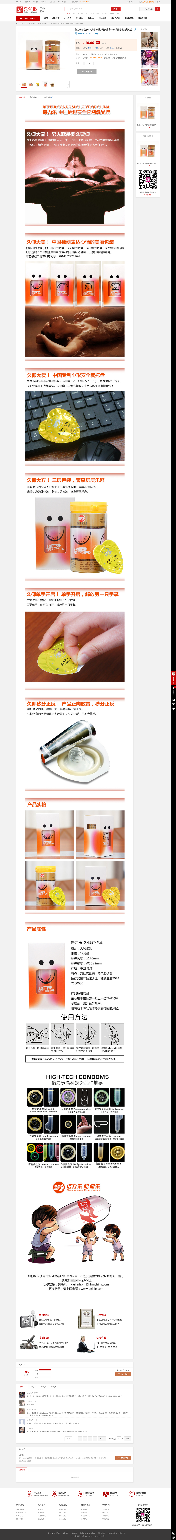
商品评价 (22, 1364)
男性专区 (56, 18)
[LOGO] (30, 9)
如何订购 (19, 1515)
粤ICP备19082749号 (98, 1536)
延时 (73, 13)
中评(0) (43, 1386)
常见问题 (52, 2)
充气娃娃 (80, 13)
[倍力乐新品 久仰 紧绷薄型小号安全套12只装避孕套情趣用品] (148, 112)
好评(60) (33, 1386)
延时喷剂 (79, 18)
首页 (46, 18)
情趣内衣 (91, 18)
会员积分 (19, 1518)
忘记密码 (105, 1515)
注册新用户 (20, 1509)
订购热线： (92, 58)
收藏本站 (27, 2)
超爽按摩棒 (129, 18)
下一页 (102, 1439)
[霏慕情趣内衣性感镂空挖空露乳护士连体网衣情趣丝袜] (149, 40)
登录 (158, 2)
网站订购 (62, 1509)
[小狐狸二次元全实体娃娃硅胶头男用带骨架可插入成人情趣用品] (149, 77)
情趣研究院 (142, 18)
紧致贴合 (32, 23)
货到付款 (35, 2)
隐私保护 (44, 2)
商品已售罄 (86, 72)
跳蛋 (117, 13)
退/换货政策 (85, 1515)
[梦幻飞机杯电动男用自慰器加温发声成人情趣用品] (149, 59)
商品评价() (35, 97)
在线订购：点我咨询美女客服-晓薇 (115, 58)
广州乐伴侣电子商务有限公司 (80, 1536)
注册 (140, 2)
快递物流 (84, 1512)
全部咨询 (21, 1469)
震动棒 (112, 13)
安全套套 (102, 18)
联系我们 (105, 1512)
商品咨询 (48, 97)
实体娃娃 (104, 13)
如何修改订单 (21, 1512)
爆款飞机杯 (115, 18)
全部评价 (21, 1386)
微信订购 (62, 1515)
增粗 (92, 13)
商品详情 (21, 97)
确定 (127, 1439)
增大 (87, 13)
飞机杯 (68, 13)
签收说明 (84, 1509)
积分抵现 (41, 1518)
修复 (97, 13)
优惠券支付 (42, 1515)
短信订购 (62, 1518)
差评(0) (53, 1386)
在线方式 (41, 1509)
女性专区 (67, 18)
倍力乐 (112, 48)
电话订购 (62, 1512)
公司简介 (105, 1509)
